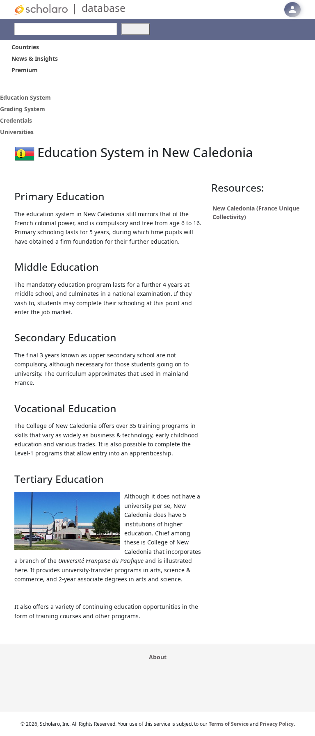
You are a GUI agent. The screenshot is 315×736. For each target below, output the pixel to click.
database (104, 8)
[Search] (135, 29)
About (158, 657)
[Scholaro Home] (41, 9)
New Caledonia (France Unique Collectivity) (255, 212)
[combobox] (65, 29)
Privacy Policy (277, 723)
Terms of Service (229, 723)
